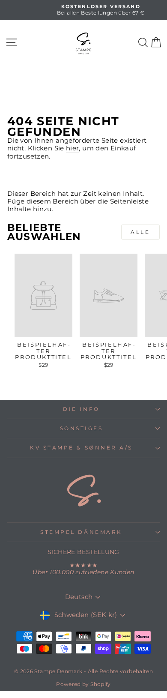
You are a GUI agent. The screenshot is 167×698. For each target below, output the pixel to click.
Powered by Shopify (83, 684)
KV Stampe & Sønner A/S (81, 448)
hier (72, 148)
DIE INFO (81, 409)
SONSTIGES (81, 428)
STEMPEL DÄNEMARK (81, 532)
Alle (140, 232)
